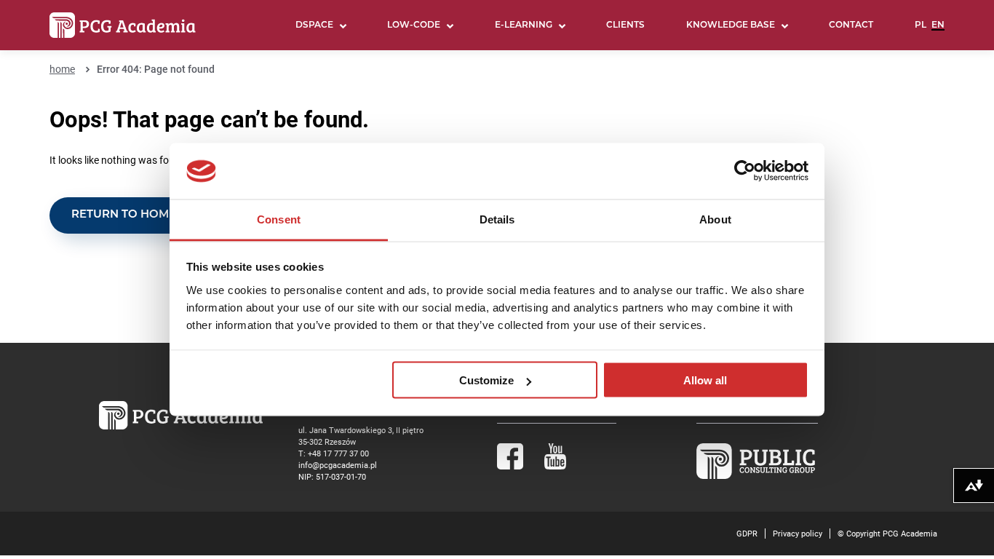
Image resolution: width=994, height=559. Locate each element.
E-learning (523, 25)
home (62, 69)
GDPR (747, 533)
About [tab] (715, 219)
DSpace (314, 25)
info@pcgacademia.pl (337, 464)
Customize (486, 380)
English (938, 31)
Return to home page (140, 215)
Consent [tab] (279, 219)
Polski (920, 31)
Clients (625, 25)
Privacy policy (797, 533)
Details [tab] (497, 219)
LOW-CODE (413, 25)
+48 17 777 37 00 (338, 453)
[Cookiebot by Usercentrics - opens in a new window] (744, 171)
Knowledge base (730, 25)
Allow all (705, 380)
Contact (851, 25)
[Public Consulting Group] (756, 475)
